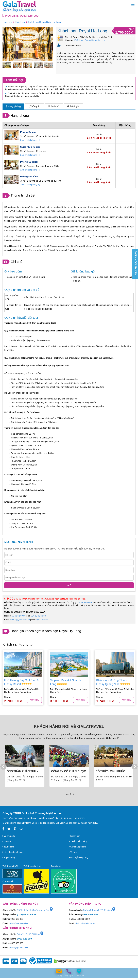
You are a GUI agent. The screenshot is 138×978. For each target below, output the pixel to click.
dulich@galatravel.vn (20, 619)
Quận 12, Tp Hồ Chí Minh (28, 934)
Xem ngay (34, 700)
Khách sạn (20, 22)
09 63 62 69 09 (85, 602)
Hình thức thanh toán (13, 852)
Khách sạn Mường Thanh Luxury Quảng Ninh (111, 682)
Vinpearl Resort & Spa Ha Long (65, 682)
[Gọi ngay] (69, 971)
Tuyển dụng (9, 857)
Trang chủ (7, 22)
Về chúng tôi (9, 836)
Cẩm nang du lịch (78, 847)
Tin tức (73, 852)
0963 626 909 (29, 15)
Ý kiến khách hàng (78, 841)
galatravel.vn (42, 619)
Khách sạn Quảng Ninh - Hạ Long (44, 22)
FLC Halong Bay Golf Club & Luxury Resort (21, 682)
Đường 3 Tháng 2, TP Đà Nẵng (97, 910)
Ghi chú (54, 106)
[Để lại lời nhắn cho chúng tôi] (59, 971)
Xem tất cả (69, 794)
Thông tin (34, 106)
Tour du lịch (8, 847)
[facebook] (3, 829)
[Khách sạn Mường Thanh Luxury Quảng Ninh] (115, 664)
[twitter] (8, 829)
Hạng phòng (14, 106)
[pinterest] (15, 829)
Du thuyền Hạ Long (79, 857)
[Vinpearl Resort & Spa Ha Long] (69, 664)
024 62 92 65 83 (38, 616)
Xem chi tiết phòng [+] (30, 140)
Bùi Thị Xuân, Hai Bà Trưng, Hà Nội (33, 910)
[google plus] (21, 829)
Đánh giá (74, 106)
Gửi (69, 585)
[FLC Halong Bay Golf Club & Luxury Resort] (23, 664)
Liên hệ (7, 841)
